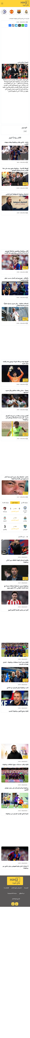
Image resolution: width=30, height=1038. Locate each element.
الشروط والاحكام (16, 898)
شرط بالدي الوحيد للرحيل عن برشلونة (17, 813)
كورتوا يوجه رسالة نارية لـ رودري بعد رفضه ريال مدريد (15, 362)
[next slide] (2, 11)
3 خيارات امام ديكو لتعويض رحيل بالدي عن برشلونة (15, 867)
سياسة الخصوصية (12, 893)
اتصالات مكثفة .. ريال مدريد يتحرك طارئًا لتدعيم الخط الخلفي (16, 304)
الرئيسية (27, 18)
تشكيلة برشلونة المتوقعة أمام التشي (17, 194)
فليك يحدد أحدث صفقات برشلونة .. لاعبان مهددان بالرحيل (15, 663)
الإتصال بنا (6, 887)
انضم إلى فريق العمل (16, 887)
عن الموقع (21, 893)
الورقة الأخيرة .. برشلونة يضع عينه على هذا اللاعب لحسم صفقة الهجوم (15, 169)
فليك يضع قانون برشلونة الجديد (18, 711)
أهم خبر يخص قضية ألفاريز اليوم (18, 610)
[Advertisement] (15, 44)
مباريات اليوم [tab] (15, 502)
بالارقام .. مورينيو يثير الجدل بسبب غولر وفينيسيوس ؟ (16, 279)
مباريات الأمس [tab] (24, 502)
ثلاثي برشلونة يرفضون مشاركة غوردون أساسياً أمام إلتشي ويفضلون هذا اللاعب (16, 252)
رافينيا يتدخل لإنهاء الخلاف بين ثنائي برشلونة (17, 561)
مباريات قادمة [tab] (5, 502)
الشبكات (11, 18)
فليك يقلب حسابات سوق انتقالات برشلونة (15, 764)
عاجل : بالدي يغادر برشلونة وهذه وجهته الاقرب (16, 143)
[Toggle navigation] (2, 3)
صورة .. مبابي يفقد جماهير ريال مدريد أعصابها (17, 391)
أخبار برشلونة (17, 18)
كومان (25, 131)
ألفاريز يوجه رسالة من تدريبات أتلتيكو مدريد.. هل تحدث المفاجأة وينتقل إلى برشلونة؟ (17, 417)
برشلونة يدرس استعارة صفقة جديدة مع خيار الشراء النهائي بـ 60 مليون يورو (16, 587)
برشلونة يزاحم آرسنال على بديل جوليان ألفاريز (16, 789)
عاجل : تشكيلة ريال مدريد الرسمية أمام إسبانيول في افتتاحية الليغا (16, 478)
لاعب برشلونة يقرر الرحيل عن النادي (17, 687)
